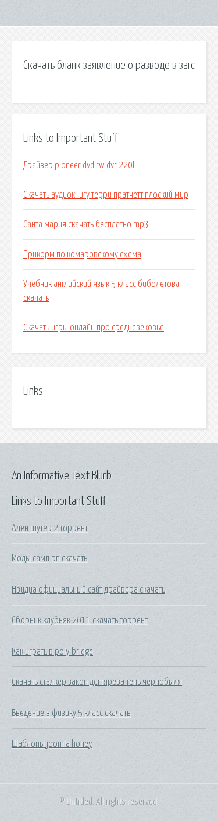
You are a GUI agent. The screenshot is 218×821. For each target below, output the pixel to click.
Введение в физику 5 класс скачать (71, 713)
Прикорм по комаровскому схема (82, 254)
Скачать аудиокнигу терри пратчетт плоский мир (105, 194)
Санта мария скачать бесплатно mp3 (86, 224)
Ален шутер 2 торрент (50, 528)
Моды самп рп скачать (49, 558)
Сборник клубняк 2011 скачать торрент (80, 620)
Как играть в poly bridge (52, 651)
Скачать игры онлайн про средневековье (93, 327)
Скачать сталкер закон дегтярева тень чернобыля (97, 681)
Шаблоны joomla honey (52, 744)
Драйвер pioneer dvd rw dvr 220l (78, 165)
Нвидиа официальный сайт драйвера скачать (88, 589)
